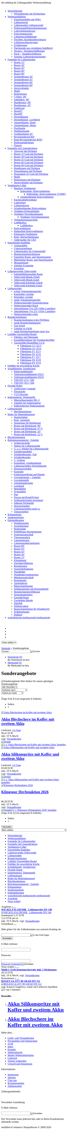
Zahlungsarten (15, 1086)
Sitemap (12, 1077)
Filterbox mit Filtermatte (26, 337)
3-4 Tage (16, 730)
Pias (16, 494)
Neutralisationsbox (23, 594)
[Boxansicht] (2, 696)
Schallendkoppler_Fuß (25, 454)
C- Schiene (19, 460)
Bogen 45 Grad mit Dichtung (28, 159)
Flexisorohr (19, 391)
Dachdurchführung (23, 563)
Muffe (17, 91)
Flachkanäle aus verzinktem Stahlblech (33, 48)
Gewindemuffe (21, 480)
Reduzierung (20, 94)
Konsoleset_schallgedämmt (27, 463)
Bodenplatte (20, 528)
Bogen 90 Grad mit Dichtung (28, 165)
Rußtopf (18, 614)
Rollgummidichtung (24, 142)
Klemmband (20, 560)
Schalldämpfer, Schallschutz (22, 368)
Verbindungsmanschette (26, 219)
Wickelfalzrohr (15, 11)
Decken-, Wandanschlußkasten (29, 51)
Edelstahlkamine (16, 520)
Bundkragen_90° (22, 102)
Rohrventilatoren (22, 228)
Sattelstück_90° (21, 99)
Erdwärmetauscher (23, 33)
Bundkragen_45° (22, 105)
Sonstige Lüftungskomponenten (30, 56)
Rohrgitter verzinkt (23, 297)
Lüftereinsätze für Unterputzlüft (29, 251)
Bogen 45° (19, 68)
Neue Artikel (14, 901)
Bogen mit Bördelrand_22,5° (28, 434)
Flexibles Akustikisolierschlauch (30, 39)
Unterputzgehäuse (23, 248)
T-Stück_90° (20, 96)
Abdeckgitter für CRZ (25, 239)
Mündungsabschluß (24, 577)
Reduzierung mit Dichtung (27, 179)
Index (10, 1046)
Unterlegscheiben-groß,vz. (27, 508)
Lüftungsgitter (15, 288)
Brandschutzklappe (17, 317)
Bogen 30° (19, 65)
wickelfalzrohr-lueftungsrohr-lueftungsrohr (29, 617)
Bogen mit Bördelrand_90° (27, 425)
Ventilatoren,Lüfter (17, 185)
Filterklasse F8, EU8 (30, 360)
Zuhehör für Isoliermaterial (27, 403)
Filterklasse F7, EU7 (30, 357)
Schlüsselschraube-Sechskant (28, 500)
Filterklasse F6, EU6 (30, 354)
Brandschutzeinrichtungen (27, 254)
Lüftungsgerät (21, 22)
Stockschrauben (22, 506)
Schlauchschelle (22, 443)
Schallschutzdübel (23, 451)
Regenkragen (20, 566)
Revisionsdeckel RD (24, 136)
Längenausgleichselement (27, 543)
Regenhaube (20, 580)
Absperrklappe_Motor (25, 125)
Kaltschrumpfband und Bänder (29, 474)
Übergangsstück (22, 537)
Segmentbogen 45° (23, 79)
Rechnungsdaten (16, 1083)
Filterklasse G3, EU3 (30, 345)
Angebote (12, 898)
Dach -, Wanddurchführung (27, 53)
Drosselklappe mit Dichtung (28, 171)
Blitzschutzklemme (23, 586)
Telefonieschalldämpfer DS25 (29, 374)
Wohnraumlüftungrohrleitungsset (30, 28)
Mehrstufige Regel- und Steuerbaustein (33, 259)
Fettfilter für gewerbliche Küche (24, 365)
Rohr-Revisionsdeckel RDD (28, 139)
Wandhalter (19, 571)
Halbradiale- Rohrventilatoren (35, 191)
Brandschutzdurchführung (27, 591)
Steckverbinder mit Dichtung (28, 182)
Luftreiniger (20, 202)
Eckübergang (20, 45)
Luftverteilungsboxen (24, 31)
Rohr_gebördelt (22, 420)
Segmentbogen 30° (23, 76)
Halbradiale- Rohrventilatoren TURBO (46, 194)
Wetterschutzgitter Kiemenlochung (31, 302)
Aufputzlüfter (20, 245)
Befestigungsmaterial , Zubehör (23, 440)
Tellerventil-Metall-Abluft (27, 277)
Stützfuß (18, 603)
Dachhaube (19, 128)
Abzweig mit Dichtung (25, 151)
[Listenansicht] (1, 696)
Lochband (19, 486)
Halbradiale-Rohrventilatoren (28, 231)
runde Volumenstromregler (27, 300)
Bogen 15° (19, 62)
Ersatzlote (19, 268)
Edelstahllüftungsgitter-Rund (28, 274)
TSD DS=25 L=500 (24, 380)
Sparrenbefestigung (23, 569)
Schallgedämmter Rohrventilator (30, 208)
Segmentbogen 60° (23, 82)
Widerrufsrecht (15, 1052)
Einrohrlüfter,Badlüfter (19, 242)
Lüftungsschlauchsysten (26, 42)
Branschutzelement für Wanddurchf (31, 609)
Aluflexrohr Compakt (24, 388)
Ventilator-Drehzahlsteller (26, 211)
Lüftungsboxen (21, 205)
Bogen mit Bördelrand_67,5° (28, 428)
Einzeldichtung (21, 597)
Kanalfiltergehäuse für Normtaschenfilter (34, 340)
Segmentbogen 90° (23, 85)
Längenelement (21, 540)
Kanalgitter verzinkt (24, 294)
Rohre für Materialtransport (21, 414)
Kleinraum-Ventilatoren (25, 234)
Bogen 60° (19, 71)
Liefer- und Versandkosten (21, 1038)
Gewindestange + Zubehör (27, 477)
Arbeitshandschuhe (23, 483)
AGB (10, 1043)
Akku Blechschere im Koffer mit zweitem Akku (35, 1022)
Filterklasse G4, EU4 (30, 348)
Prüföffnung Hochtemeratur (28, 531)
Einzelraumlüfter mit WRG (27, 19)
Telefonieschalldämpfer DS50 (29, 377)
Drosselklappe (21, 116)
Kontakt (12, 1049)
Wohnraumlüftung (17, 16)
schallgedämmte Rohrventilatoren (37, 197)
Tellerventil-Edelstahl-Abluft (28, 282)
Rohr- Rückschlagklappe (26, 237)
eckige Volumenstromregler (27, 291)
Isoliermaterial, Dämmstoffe (21, 397)
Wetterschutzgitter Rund (26, 305)
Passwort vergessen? (11, 964)
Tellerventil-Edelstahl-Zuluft (28, 285)
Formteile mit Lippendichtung (22, 148)
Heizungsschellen (22, 468)
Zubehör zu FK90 (23, 328)
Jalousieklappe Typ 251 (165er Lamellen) (34, 311)
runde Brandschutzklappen (27, 322)
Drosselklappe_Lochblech (27, 119)
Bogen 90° (19, 73)
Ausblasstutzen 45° (23, 134)
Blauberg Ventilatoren (25, 188)
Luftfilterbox (20, 222)
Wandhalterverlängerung (26, 574)
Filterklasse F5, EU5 (30, 351)
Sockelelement (21, 526)
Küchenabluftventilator (25, 199)
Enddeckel (19, 108)
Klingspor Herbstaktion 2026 (25, 792)
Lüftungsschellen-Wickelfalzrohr (30, 466)
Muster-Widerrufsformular (21, 1055)
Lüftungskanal (15, 408)
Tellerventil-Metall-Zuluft (26, 280)
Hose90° (18, 114)
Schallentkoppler (22, 457)
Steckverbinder (21, 88)
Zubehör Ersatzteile (23, 265)
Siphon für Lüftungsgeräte (27, 445)
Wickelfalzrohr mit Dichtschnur (29, 13)
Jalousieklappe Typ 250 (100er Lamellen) (34, 308)
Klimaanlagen (15, 514)
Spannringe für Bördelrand (27, 423)
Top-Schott (19, 325)
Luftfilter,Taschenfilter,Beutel (22, 334)
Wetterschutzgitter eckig (26, 314)
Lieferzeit (12, 1058)
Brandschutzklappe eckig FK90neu (31, 320)
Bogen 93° (19, 549)
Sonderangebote (16, 517)
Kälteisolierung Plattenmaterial (29, 405)
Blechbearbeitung (22, 411)
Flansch (18, 145)
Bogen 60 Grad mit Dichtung (28, 162)
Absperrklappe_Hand (24, 122)
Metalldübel (20, 488)
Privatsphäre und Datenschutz (22, 1041)
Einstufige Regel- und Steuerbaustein (32, 257)
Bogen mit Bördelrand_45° (27, 431)
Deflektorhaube (21, 131)
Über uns (12, 1080)
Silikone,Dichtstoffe (24, 503)
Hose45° (18, 111)
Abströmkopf (20, 583)
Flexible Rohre (15, 385)
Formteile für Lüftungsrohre (21, 59)
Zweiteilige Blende (23, 600)
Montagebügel (21, 262)
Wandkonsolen (21, 523)
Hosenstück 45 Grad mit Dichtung (31, 174)
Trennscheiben (21, 511)
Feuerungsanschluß (23, 534)
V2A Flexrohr (21, 394)
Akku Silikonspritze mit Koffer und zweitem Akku (36, 1007)
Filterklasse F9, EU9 (30, 363)
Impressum (13, 1074)
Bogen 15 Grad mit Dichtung (28, 154)
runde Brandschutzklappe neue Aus (31, 331)
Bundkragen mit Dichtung (27, 168)
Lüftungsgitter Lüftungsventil (28, 25)
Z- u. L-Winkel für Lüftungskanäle (31, 448)
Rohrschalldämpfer (23, 371)
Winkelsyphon (21, 606)
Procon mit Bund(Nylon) (26, 497)
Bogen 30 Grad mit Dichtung (28, 156)
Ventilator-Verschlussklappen (28, 214)
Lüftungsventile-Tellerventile (22, 271)
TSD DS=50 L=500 (24, 383)
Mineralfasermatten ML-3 (27, 400)
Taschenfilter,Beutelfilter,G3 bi (29, 342)
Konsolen (19, 471)
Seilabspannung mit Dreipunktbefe (31, 589)
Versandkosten (14, 738)
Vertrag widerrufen (17, 1061)
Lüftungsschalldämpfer (25, 36)
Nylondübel (20, 491)
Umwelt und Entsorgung (20, 1063)
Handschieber (21, 417)
